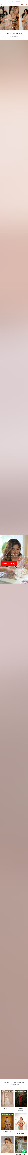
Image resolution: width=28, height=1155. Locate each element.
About (9, 1)
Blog (12, 1)
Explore (14, 22)
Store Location (17, 1)
